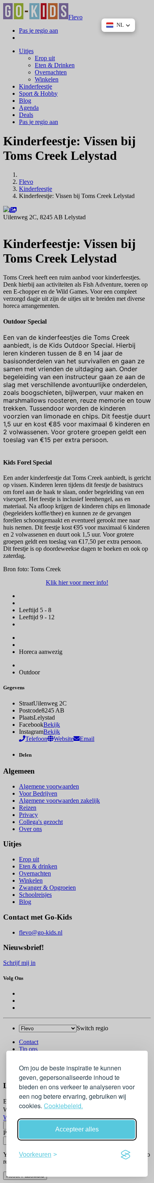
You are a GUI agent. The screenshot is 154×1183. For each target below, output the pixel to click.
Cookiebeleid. (63, 1105)
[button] (118, 25)
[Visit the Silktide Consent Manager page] (125, 1154)
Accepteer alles (77, 1129)
